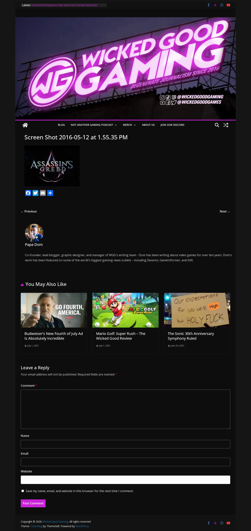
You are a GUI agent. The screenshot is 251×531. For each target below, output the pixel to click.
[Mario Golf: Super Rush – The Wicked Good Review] (125, 295)
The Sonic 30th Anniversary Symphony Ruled (191, 336)
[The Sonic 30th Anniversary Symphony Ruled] (197, 295)
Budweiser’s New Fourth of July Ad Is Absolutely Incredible (53, 336)
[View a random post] (225, 125)
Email (24, 453)
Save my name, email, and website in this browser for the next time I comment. (79, 491)
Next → (225, 211)
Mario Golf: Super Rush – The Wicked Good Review (120, 336)
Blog (61, 125)
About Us (148, 125)
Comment (29, 386)
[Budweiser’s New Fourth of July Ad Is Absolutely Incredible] (54, 295)
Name (25, 436)
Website (26, 471)
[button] (115, 125)
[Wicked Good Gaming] (125, 20)
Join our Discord (172, 125)
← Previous (29, 211)
